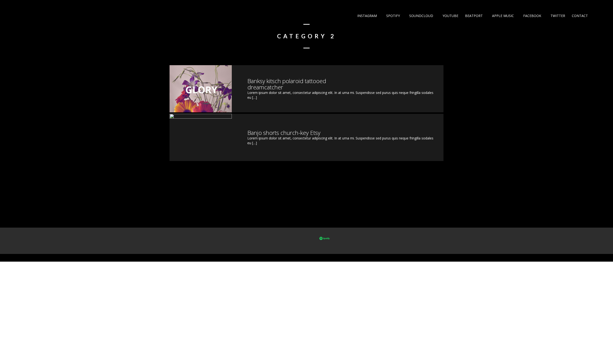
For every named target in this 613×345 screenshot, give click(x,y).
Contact (579, 15)
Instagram (366, 15)
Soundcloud (420, 15)
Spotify (392, 15)
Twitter (557, 15)
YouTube (450, 15)
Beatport (473, 15)
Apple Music (502, 15)
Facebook (531, 15)
